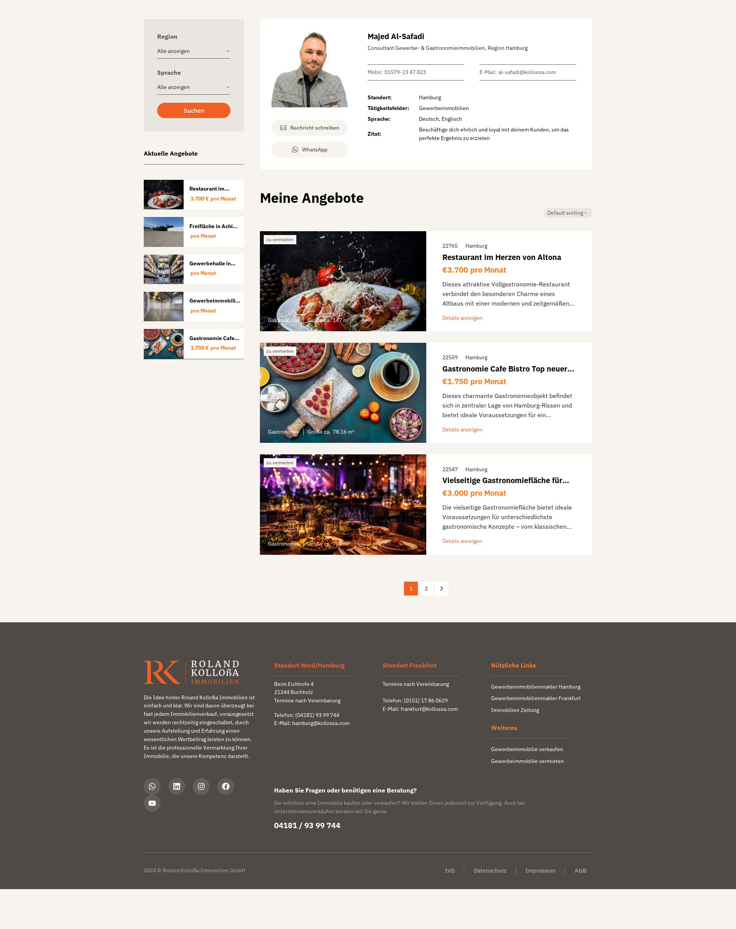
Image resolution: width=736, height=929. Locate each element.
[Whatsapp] (152, 786)
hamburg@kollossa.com (321, 723)
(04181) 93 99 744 (317, 715)
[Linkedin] (176, 786)
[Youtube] (152, 803)
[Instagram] (201, 786)
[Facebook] (225, 786)
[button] (193, 110)
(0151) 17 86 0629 (426, 700)
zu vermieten (280, 239)
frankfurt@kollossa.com (429, 708)
